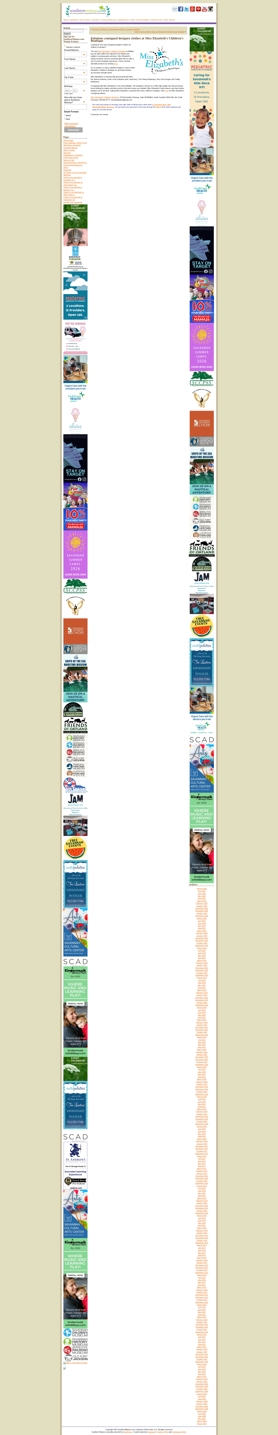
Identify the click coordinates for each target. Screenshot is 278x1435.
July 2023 (202, 980)
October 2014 (201, 1240)
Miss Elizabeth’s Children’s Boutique (112, 51)
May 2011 (202, 1342)
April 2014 (202, 1255)
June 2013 (202, 1280)
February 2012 (202, 1320)
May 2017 (202, 1164)
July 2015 (202, 1218)
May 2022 (202, 1015)
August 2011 (202, 1334)
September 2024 (201, 946)
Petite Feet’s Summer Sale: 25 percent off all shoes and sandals (159, 32)
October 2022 (201, 1003)
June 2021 (202, 1042)
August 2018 (202, 1126)
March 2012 (201, 1317)
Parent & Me (156, 20)
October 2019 (201, 1092)
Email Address (74, 50)
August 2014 (202, 1245)
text (68, 119)
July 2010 (202, 1367)
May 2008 (202, 1419)
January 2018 (201, 1144)
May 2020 (202, 1074)
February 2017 (202, 1171)
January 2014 (201, 1263)
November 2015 (201, 1208)
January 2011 (201, 1352)
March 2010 (201, 1377)
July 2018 (202, 1129)
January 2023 (201, 995)
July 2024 (202, 951)
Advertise (74, 20)
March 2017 (201, 1169)
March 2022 (201, 1020)
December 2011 (202, 1325)
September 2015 (201, 1213)
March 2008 (201, 1421)
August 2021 (202, 1037)
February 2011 (202, 1349)
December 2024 (201, 938)
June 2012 (202, 1310)
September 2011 (201, 1332)
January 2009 (201, 1404)
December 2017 (201, 1146)
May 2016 (202, 1193)
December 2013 (201, 1265)
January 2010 (201, 1382)
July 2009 (202, 1396)
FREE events (85, 20)
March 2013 (201, 1287)
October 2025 (201, 913)
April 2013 (202, 1285)
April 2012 (202, 1315)
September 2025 (201, 916)
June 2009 (202, 1399)
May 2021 (202, 1045)
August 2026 (202, 889)
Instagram (210, 9)
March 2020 (201, 1079)
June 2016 (202, 1191)
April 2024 (202, 958)
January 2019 (201, 1114)
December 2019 (201, 1087)
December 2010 (201, 1354)
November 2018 (201, 1119)
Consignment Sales (159, 104)
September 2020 (201, 1065)
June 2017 (202, 1161)
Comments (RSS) (179, 1432)
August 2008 (202, 1411)
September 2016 (201, 1183)
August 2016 (202, 1186)
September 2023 (201, 975)
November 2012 (201, 1297)
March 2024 (201, 960)
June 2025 (202, 923)
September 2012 (201, 1302)
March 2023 (201, 990)
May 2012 (202, 1312)
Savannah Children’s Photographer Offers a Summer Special (115, 29)
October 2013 (201, 1270)
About (65, 20)
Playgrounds (68, 140)
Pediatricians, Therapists (73, 155)
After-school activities (140, 20)
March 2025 (201, 931)
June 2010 (202, 1369)
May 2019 (202, 1104)
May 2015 (202, 1223)
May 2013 (202, 1282)
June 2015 (202, 1220)
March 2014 (201, 1258)
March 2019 (201, 1109)
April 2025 (202, 928)
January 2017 (201, 1174)
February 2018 (202, 1141)
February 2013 (202, 1290)
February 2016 (202, 1201)
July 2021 (202, 1040)
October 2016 (201, 1181)
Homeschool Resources (72, 165)
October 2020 (201, 1062)
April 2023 (202, 988)
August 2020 (202, 1067)
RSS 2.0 (159, 107)
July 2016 (202, 1188)
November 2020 (201, 1060)
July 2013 (202, 1278)
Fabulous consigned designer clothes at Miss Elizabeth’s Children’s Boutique (137, 39)
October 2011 (201, 1329)
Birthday (74, 86)
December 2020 (201, 1057)
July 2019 (202, 1099)
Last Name (74, 68)
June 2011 (202, 1339)
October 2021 (201, 1032)
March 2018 (201, 1139)
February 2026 (202, 903)
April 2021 (202, 1047)
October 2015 (201, 1211)
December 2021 (201, 1027)
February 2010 (202, 1379)
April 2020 (202, 1077)
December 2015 (201, 1206)
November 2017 (201, 1149)
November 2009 (201, 1386)
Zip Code (74, 77)
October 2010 (201, 1359)
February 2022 (202, 1022)
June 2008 (202, 1416)
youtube (204, 9)
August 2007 (202, 1424)
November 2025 (201, 911)
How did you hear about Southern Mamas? (74, 100)
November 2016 (201, 1178)
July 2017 (202, 1159)
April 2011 (202, 1344)
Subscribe (174, 9)
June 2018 (202, 1131)
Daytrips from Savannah (72, 202)
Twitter (186, 9)
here (116, 64)
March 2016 (201, 1198)
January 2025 (201, 936)
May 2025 (202, 926)
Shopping (110, 107)
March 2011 (201, 1347)
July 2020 (202, 1069)
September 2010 (201, 1362)
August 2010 (202, 1364)
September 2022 (201, 1005)
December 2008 (201, 1406)
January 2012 (201, 1322)
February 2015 (202, 1230)
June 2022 (202, 1012)
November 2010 (201, 1357)
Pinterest (198, 9)
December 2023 (201, 968)
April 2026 (202, 898)
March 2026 (201, 901)
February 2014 (202, 1260)
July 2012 (202, 1307)
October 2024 (201, 943)
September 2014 (201, 1243)
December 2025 (201, 908)
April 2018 (202, 1136)
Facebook (180, 9)
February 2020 (202, 1082)
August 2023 (202, 978)
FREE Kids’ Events (70, 158)
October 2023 (201, 973)
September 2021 (201, 1035)
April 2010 (202, 1374)
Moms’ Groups (69, 150)
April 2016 (202, 1196)
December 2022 (201, 998)
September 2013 (201, 1273)
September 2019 (201, 1094)
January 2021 (201, 1055)
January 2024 (201, 965)
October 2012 (201, 1300)
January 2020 (201, 1084)
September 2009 (201, 1391)
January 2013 (201, 1292)
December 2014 (201, 1235)
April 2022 (202, 1017)
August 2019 (202, 1097)
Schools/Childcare (108, 20)
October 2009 (201, 1389)
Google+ (192, 9)
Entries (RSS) (162, 1432)
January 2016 (201, 1203)
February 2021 (202, 1052)
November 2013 (201, 1268)
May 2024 (202, 956)
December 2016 (201, 1176)
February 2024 (202, 963)
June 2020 (202, 1072)
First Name (74, 59)
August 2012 (202, 1305)
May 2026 (202, 896)
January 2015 (201, 1233)
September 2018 (201, 1124)
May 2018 (202, 1134)
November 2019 (201, 1089)
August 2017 (202, 1156)
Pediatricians (123, 20)
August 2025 (202, 918)
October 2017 (201, 1151)
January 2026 (201, 906)
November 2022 (201, 1000)
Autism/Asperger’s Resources (75, 163)
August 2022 (202, 1007)
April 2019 (202, 1107)
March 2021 (201, 1050)
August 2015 (202, 1215)
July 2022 (202, 1010)
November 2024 (201, 941)
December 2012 (201, 1295)
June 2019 (202, 1102)
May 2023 (202, 985)
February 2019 (202, 1111)
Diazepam (152, 1432)
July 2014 (202, 1248)
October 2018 (201, 1121)
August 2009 (202, 1394)
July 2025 (202, 921)
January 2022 (201, 1025)
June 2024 (202, 953)
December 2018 (201, 1116)
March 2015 (201, 1228)
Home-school (169, 20)
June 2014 (202, 1250)
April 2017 (202, 1166)
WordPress (127, 1432)
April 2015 (202, 1225)
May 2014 (202, 1253)
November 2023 (201, 970)
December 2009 (201, 1384)
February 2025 (202, 933)
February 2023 (202, 993)
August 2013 (202, 1275)
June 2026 (202, 894)
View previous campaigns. (71, 124)
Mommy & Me (68, 160)
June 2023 (202, 983)
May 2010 (202, 1372)
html (68, 115)
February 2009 (202, 1401)
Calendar (95, 20)
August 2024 (202, 948)
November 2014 (201, 1238)
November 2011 (202, 1327)
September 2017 (201, 1154)
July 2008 (202, 1414)
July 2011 (201, 1337)
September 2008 (201, 1409)
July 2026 (202, 891)
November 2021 (201, 1030)
